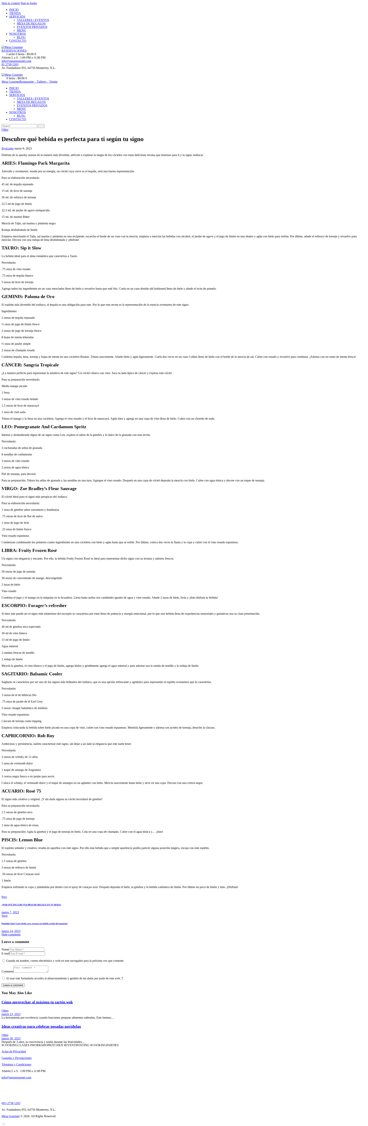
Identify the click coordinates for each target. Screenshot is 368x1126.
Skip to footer (29, 3)
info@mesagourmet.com (16, 1077)
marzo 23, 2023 (11, 1014)
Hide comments (11, 934)
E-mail (6, 953)
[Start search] (41, 126)
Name (5, 949)
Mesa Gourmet (11, 1116)
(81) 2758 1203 (11, 1103)
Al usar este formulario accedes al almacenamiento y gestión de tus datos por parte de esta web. (64, 978)
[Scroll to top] (4, 1122)
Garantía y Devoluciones (17, 1058)
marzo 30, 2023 (11, 1038)
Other (5, 129)
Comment (7, 971)
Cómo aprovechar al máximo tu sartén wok (37, 1002)
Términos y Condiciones (16, 1064)
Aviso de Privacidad (14, 1051)
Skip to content (11, 3)
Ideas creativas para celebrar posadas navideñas (41, 1026)
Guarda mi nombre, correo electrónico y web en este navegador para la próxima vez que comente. (65, 960)
